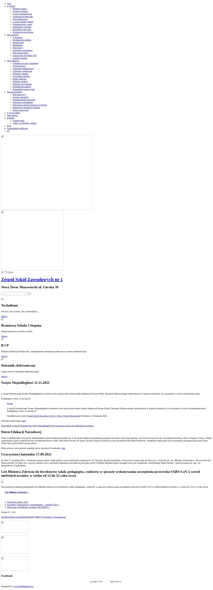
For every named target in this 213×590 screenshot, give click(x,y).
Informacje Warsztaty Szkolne (26, 107)
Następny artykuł (52, 517)
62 (22, 517)
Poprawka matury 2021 (17, 502)
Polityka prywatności (22, 84)
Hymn (10, 403)
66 (31, 517)
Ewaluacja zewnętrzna (23, 32)
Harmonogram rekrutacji (24, 100)
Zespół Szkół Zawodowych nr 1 (32, 279)
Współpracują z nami (22, 24)
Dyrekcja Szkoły (20, 11)
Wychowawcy (19, 66)
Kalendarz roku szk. (22, 29)
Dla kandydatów (14, 92)
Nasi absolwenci (20, 19)
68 (36, 517)
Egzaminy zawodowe (23, 50)
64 (27, 517)
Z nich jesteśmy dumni (23, 22)
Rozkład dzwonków (22, 40)
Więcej (4, 316)
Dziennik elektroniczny (23, 68)
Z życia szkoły (13, 113)
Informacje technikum (23, 102)
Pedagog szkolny (20, 74)
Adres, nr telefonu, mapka (25, 123)
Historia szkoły (20, 9)
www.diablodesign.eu (23, 586)
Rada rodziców (20, 79)
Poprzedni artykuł (13, 517)
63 (24, 517)
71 (43, 517)
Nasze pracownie (21, 110)
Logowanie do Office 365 (25, 55)
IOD (9, 126)
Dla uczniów (13, 35)
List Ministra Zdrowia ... (17, 492)
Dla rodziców (13, 61)
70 (41, 517)
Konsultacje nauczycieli (23, 89)
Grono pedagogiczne (22, 14)
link (63, 448)
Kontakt (10, 118)
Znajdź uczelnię (20, 58)
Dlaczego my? (19, 94)
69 (38, 517)
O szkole (11, 6)
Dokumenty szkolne (22, 27)
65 (29, 517)
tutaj (24, 421)
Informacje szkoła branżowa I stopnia (30, 105)
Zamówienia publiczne (17, 128)
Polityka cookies (20, 81)
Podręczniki (18, 42)
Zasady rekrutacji (21, 97)
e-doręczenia (18, 120)
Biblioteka (17, 45)
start (3, 517)
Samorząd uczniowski (23, 16)
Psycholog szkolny (21, 76)
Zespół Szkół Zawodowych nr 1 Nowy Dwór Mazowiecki (54, 416)
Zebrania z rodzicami (22, 71)
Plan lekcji (17, 48)
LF (8, 131)
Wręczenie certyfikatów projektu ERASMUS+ (28, 507)
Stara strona (12, 115)
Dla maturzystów (20, 53)
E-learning (17, 37)
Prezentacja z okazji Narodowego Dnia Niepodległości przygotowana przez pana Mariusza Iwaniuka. (47, 426)
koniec (63, 517)
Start (9, 3)
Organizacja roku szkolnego (25, 63)
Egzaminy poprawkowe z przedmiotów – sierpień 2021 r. (33, 504)
